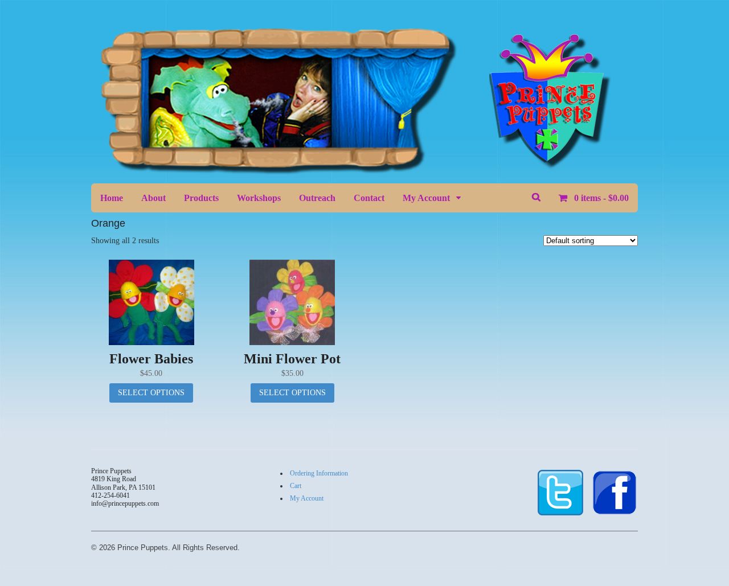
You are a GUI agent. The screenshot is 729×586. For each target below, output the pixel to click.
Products (201, 198)
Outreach (317, 198)
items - (601, 198)
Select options (151, 392)
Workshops (259, 198)
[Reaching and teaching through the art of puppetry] (362, 169)
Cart (295, 486)
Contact (369, 198)
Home (111, 198)
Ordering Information (319, 473)
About (153, 198)
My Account (426, 198)
